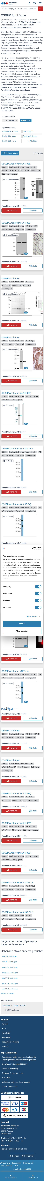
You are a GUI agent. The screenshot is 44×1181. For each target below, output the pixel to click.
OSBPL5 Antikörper (10, 989)
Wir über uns (5, 1163)
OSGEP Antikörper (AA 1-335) (16, 163)
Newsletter (6, 1033)
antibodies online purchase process (16, 1082)
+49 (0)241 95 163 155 (13, 1141)
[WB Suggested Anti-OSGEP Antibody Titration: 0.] (20, 692)
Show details (32, 616)
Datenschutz (28, 1163)
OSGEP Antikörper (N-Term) (15, 671)
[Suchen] (40, 8)
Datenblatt (12, 210)
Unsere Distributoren (10, 1087)
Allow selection (22, 631)
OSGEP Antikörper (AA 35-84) (16, 504)
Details (34, 210)
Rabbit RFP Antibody (10, 1069)
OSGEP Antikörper (10, 278)
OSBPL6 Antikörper (10, 984)
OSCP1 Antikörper (9, 956)
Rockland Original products (12, 1073)
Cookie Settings (6, 1166)
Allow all (22, 624)
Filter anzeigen (12, 153)
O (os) (15, 1006)
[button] (40, 189)
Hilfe (4, 1028)
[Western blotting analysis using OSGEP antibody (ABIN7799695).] (20, 303)
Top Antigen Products (10, 1042)
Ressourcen (6, 1037)
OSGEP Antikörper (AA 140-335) (17, 882)
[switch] (38, 593)
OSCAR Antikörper (9, 962)
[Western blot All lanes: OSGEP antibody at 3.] (20, 244)
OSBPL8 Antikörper (10, 973)
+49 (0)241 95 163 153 (16, 1138)
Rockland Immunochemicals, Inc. (14, 1149)
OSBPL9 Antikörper (10, 967)
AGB (16, 1166)
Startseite (6, 1006)
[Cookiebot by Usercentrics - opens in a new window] (31, 548)
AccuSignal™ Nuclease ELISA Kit (15, 1064)
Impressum (16, 1163)
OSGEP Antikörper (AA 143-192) (17, 448)
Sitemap (5, 1046)
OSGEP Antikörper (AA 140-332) (17, 912)
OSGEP (23, 1006)
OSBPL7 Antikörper (10, 978)
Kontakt (5, 1024)
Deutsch (15, 1156)
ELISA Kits (6, 1078)
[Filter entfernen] (16, 120)
